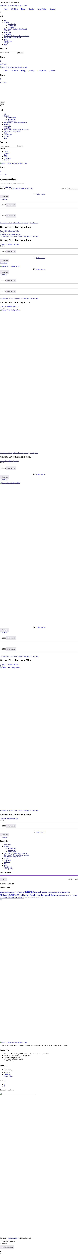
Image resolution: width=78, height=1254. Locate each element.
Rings (23, 9)
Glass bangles (12, 25)
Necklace (14, 9)
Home (6, 9)
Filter (3, 879)
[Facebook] (4, 1084)
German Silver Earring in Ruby (9, 231)
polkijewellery (68, 895)
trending (11, 897)
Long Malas (42, 9)
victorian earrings (27, 897)
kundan (59, 892)
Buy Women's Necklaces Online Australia (16, 36)
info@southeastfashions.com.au (13, 1059)
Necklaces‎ (7, 31)
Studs (5, 39)
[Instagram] (4, 1086)
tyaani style (18, 897)
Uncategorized (8, 869)
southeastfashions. (13, 1238)
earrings (6, 43)
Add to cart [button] (11, 205)
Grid (7, 187)
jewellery (54, 892)
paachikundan (51, 895)
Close (2, 104)
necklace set (24, 895)
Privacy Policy (8, 1076)
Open (2, 102)
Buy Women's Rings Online (12, 37)
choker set (21, 892)
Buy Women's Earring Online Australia (15, 29)
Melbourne (4, 895)
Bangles (6, 22)
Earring (31, 9)
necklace (14, 894)
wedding (33, 897)
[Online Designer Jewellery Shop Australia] (13, 5)
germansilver (38, 892)
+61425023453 (8, 1061)
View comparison (7, 1247)
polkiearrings (62, 895)
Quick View (3, 199)
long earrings (65, 892)
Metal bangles (12, 24)
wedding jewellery (39, 897)
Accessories (7, 32)
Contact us (7, 1074)
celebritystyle (14, 892)
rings (5, 44)
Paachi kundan (36, 895)
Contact (52, 9)
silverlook (74, 895)
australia (3, 892)
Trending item (8, 41)
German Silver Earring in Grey (9, 306)
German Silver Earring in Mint (9, 664)
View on (2, 187)
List (10, 187)
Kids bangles (11, 27)
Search (20, 52)
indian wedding (47, 892)
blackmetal (8, 892)
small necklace (4, 897)
